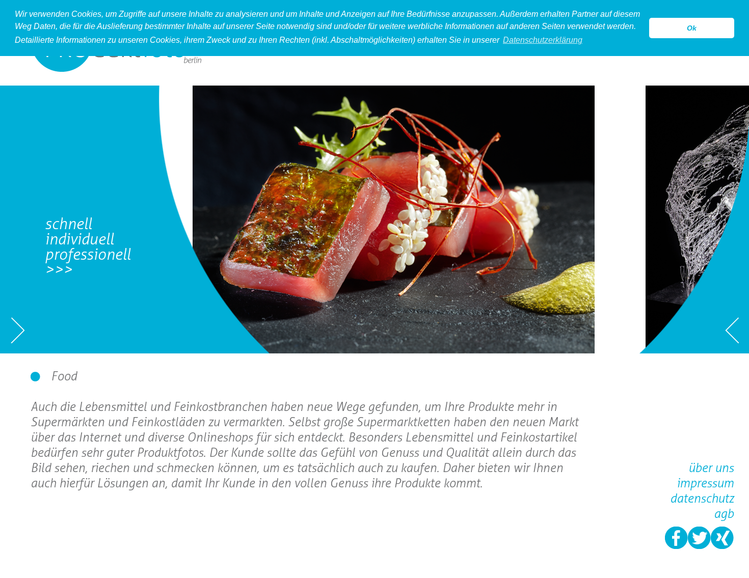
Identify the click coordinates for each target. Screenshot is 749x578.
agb (724, 513)
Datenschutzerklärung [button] (542, 40)
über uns (711, 467)
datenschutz (702, 498)
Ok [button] (692, 28)
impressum (705, 483)
